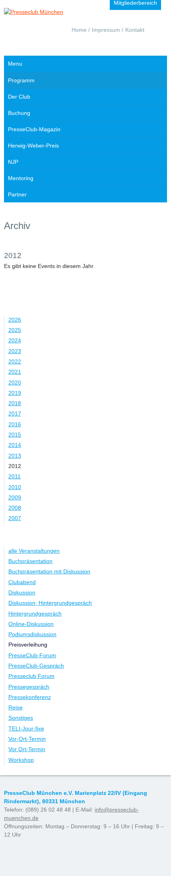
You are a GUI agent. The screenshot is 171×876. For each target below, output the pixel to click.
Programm (21, 80)
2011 (14, 476)
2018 (14, 403)
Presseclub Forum (31, 676)
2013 (14, 456)
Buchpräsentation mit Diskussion (49, 571)
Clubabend (22, 582)
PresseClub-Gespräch (36, 665)
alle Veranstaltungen (34, 551)
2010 (14, 487)
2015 (14, 434)
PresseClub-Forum (32, 655)
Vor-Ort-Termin (27, 739)
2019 (14, 393)
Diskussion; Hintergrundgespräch (50, 603)
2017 (14, 413)
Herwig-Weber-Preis (33, 145)
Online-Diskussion (31, 624)
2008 (14, 508)
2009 (14, 497)
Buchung (19, 113)
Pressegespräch (28, 687)
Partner (17, 194)
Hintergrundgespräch (35, 613)
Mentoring (20, 178)
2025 (14, 330)
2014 (14, 445)
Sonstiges (20, 718)
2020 (14, 382)
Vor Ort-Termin (26, 749)
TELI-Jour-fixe (26, 728)
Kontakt (134, 30)
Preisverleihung (27, 644)
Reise (15, 707)
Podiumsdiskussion (32, 634)
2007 (14, 518)
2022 (14, 361)
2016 (14, 424)
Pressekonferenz (29, 697)
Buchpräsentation (30, 561)
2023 (14, 351)
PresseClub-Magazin (34, 129)
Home (79, 30)
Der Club (19, 96)
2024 (14, 340)
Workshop (21, 760)
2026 (14, 320)
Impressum (106, 30)
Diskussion (21, 592)
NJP (13, 162)
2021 (14, 372)
